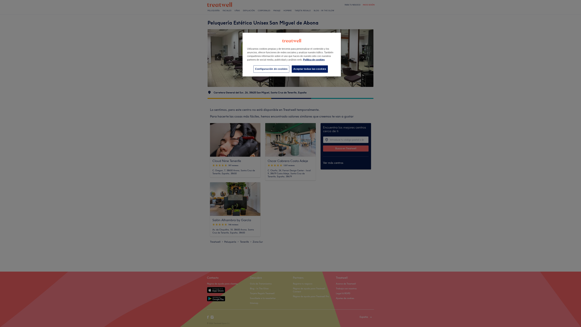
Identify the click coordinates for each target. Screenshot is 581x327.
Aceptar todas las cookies (309, 69)
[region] (292, 54)
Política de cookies (314, 59)
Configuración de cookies (271, 69)
